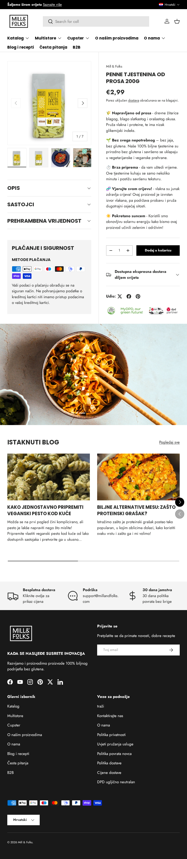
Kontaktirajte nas (110, 715)
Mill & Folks (114, 66)
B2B (77, 47)
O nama (13, 744)
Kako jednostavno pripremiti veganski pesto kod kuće (45, 510)
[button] (169, 4)
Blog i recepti (20, 47)
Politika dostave (109, 763)
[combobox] (96, 21)
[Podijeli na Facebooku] (128, 296)
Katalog (13, 706)
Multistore (15, 715)
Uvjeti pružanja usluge (115, 744)
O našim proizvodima (116, 38)
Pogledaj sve (169, 442)
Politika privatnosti (111, 734)
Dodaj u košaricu (158, 250)
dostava (133, 100)
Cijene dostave (109, 772)
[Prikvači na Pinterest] (138, 296)
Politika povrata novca (114, 753)
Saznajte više (52, 4)
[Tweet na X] (119, 296)
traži (100, 706)
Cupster (13, 725)
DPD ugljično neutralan (116, 782)
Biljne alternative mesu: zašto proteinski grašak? (136, 510)
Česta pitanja (53, 47)
